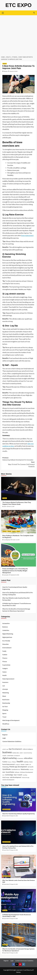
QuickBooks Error (15, 769)
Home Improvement (8, 679)
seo (3, 772)
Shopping (5, 710)
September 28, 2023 (15, 574)
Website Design (25, 777)
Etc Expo (18, 5)
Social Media (10, 772)
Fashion (4, 654)
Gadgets (5, 668)
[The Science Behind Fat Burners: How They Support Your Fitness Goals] (18, 488)
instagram (17, 764)
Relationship (6, 703)
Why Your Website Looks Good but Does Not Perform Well (16, 599)
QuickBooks (6, 769)
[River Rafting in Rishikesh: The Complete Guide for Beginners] (18, 521)
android (4, 749)
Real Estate (5, 699)
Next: (21, 464)
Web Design (5, 777)
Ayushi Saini (6, 815)
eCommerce (20, 758)
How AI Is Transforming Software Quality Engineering (14, 588)
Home (31, 762)
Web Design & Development (11, 720)
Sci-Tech (5, 706)
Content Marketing (27, 752)
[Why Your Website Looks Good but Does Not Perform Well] (18, 866)
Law (3, 686)
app (7, 749)
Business (5, 627)
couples (4, 755)
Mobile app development (18, 767)
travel (19, 775)
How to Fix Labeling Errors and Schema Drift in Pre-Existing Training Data (17, 593)
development (17, 755)
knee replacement (27, 235)
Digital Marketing (7, 634)
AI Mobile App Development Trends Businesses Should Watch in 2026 (16, 604)
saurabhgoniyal (7, 539)
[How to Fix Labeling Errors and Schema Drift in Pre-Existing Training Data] (18, 832)
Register (5, 734)
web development (15, 777)
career (21, 752)
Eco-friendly (6, 641)
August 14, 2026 (14, 918)
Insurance (5, 682)
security (31, 769)
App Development (15, 749)
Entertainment (6, 647)
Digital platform (7, 637)
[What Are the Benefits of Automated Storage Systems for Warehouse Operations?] (18, 935)
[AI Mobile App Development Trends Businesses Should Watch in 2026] (18, 900)
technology (9, 775)
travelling (25, 775)
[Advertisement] (18, 34)
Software (17, 772)
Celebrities (5, 630)
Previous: (17, 459)
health (20, 761)
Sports (13, 531)
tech (3, 775)
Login (4, 738)
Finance (4, 658)
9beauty (6, 71)
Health (4, 675)
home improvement (8, 764)
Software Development (26, 772)
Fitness (4, 63)
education (28, 758)
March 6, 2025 (11, 506)
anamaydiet (6, 574)
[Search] (34, 12)
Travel (18, 531)
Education (5, 644)
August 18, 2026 (14, 884)
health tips (26, 762)
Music (4, 696)
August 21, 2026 (14, 815)
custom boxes (10, 755)
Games (9, 531)
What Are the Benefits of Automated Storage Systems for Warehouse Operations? (16, 610)
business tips (15, 752)
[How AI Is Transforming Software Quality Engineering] (18, 799)
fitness (14, 762)
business (7, 752)
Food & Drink (6, 665)
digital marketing (9, 758)
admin (5, 506)
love (30, 764)
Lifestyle (5, 689)
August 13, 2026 (14, 952)
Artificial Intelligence (28, 749)
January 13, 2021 (13, 71)
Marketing (5, 692)
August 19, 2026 (14, 850)
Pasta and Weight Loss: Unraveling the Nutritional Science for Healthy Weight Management (15, 570)
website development (8, 779)
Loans (27, 764)
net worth (30, 767)
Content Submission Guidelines (11, 741)
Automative (6, 623)
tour (15, 775)
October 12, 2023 (15, 539)
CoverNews (26, 970)
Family (4, 651)
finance (10, 761)
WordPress (5, 724)
